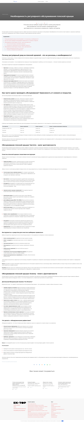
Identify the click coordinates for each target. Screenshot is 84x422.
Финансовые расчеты (32, 403)
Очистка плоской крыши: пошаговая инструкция (16, 43)
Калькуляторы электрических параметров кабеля (37, 414)
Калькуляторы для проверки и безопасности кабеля (37, 406)
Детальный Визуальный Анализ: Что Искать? (15, 48)
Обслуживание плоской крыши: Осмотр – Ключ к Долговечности (18, 46)
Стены (52, 411)
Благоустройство (54, 403)
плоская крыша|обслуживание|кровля (10, 361)
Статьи (47, 1)
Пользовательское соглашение (19, 410)
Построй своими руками (55, 406)
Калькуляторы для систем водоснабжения (36, 407)
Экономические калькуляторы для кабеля (36, 417)
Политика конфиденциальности (20, 408)
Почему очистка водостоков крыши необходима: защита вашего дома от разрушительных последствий (18, 384)
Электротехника (54, 415)
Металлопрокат (54, 417)
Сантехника (53, 407)
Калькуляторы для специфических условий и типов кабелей (37, 411)
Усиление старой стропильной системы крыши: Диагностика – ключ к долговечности (64, 383)
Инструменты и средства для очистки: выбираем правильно (18, 45)
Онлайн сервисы (17, 405)
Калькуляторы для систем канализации (35, 409)
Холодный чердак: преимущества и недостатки (34, 383)
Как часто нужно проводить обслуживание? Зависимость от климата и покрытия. (21, 40)
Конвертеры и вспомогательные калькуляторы (36, 415)
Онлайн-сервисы (41, 1)
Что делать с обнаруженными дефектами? (15, 49)
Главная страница (5, 14)
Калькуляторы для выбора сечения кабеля (36, 405)
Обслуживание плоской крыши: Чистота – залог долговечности (18, 42)
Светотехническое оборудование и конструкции (57, 410)
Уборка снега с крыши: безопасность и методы (48, 383)
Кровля (38, 23)
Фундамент (53, 414)
